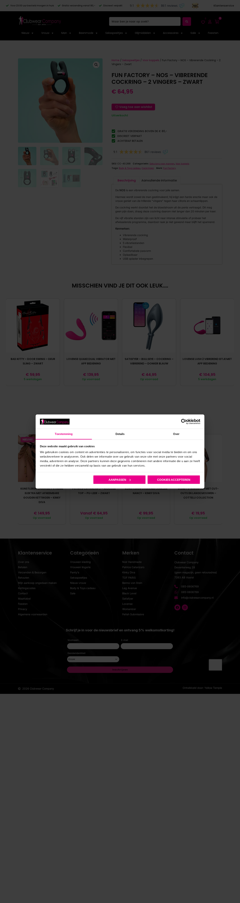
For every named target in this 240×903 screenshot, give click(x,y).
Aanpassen (117, 479)
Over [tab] (176, 434)
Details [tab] (120, 434)
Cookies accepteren (173, 479)
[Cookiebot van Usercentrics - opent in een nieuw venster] (183, 421)
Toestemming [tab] (64, 434)
